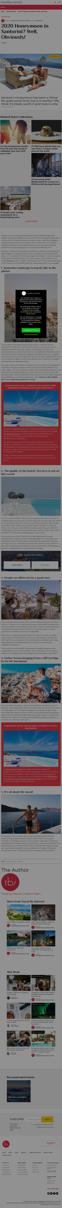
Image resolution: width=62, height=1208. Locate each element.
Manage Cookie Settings (31, 334)
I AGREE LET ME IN (31, 330)
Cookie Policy (30, 313)
